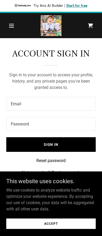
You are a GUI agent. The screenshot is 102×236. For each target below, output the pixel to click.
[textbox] (51, 104)
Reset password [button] (51, 160)
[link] (51, 25)
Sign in (51, 144)
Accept (51, 223)
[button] (13, 25)
